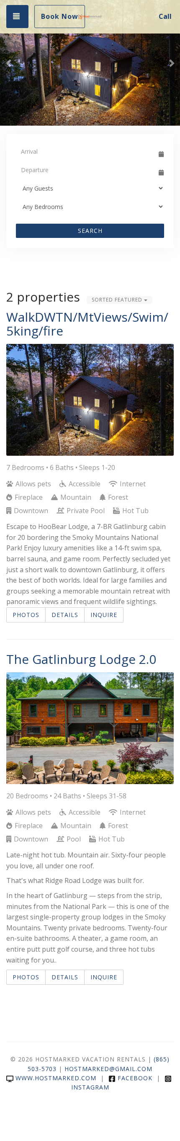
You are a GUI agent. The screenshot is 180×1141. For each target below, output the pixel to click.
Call (165, 16)
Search (90, 231)
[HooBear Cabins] (90, 16)
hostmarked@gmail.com (108, 1069)
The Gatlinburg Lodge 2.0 (81, 659)
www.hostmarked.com (55, 1078)
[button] (9, 63)
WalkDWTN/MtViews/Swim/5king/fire (87, 323)
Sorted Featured (118, 299)
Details (64, 615)
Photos (26, 615)
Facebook (135, 1078)
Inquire (103, 615)
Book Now (59, 16)
